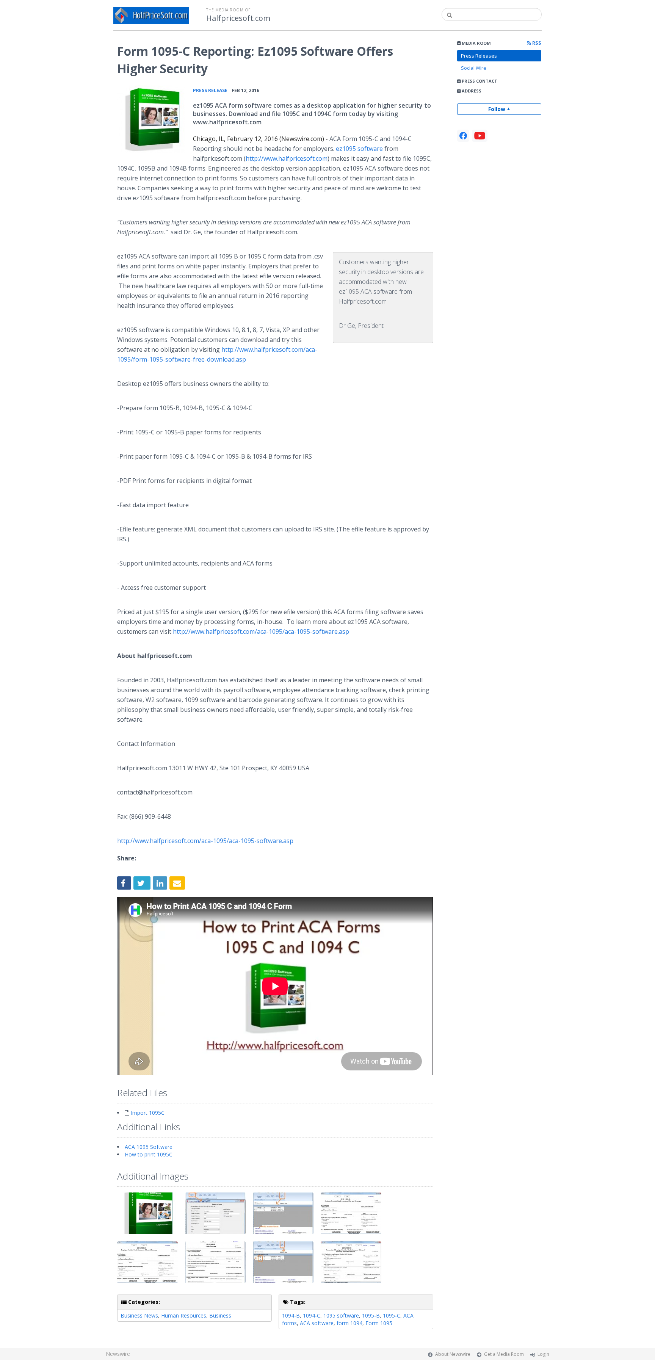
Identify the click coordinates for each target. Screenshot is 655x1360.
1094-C (311, 1315)
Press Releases (479, 55)
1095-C (391, 1315)
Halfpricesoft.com (238, 18)
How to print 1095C (148, 1154)
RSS (536, 43)
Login (543, 1354)
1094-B (291, 1315)
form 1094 (349, 1323)
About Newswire (452, 1354)
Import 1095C (148, 1112)
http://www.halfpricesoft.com (287, 158)
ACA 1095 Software (148, 1146)
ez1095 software (359, 148)
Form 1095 (378, 1323)
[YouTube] (479, 136)
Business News (139, 1315)
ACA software (317, 1323)
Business (220, 1315)
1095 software (341, 1315)
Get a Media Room (504, 1354)
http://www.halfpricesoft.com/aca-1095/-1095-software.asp (260, 631)
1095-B (371, 1315)
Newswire (118, 1353)
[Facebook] (463, 136)
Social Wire (473, 67)
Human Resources (183, 1315)
